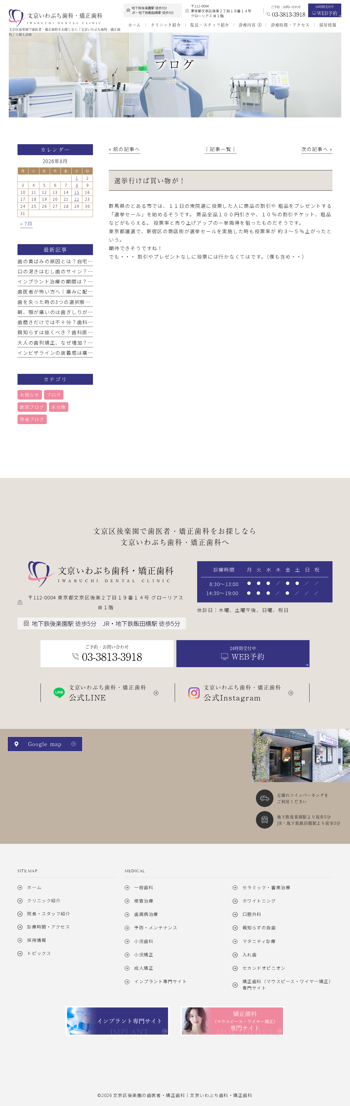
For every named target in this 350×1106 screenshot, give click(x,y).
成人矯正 (143, 968)
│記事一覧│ (221, 148)
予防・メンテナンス (155, 927)
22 (76, 199)
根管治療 (143, 901)
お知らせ (29, 395)
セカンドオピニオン (264, 968)
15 (76, 192)
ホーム (34, 887)
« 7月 (26, 223)
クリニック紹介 (44, 900)
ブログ (53, 395)
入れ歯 (250, 954)
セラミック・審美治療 (267, 887)
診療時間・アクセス (48, 927)
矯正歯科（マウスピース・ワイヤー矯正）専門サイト (287, 984)
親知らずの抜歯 (259, 927)
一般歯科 (143, 887)
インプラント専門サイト (160, 981)
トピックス (39, 953)
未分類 (58, 407)
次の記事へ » (316, 148)
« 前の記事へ (124, 148)
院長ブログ (32, 419)
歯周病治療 (146, 914)
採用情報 (36, 940)
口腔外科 (252, 914)
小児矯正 (143, 954)
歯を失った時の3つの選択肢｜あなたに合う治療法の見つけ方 (92, 301)
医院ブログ (32, 407)
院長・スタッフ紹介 (48, 913)
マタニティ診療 (259, 941)
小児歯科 (143, 941)
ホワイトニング (259, 901)
